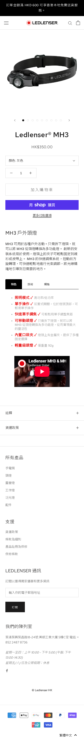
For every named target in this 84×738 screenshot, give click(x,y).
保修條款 (11, 554)
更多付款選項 (42, 215)
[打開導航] (6, 23)
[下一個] (69, 120)
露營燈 (10, 483)
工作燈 (10, 490)
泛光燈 (10, 498)
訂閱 (15, 607)
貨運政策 (12, 428)
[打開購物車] (78, 23)
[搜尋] (70, 23)
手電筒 (10, 468)
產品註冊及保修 (16, 547)
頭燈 (8, 475)
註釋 (8, 413)
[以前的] (14, 120)
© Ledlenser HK (42, 690)
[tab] (13, 284)
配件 (8, 505)
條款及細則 (13, 539)
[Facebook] (7, 670)
